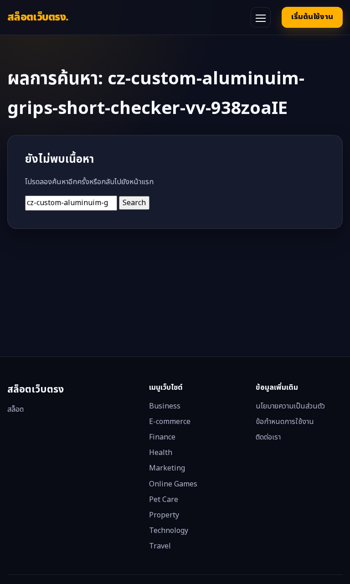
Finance (162, 437)
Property (164, 515)
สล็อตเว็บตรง (37, 17)
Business (164, 406)
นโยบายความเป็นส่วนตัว (290, 406)
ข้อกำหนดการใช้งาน (285, 421)
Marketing (167, 468)
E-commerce (169, 421)
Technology (168, 530)
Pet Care (163, 499)
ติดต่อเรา (268, 437)
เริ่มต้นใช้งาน (312, 16)
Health (160, 452)
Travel (160, 546)
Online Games (173, 484)
